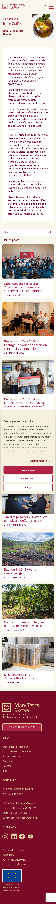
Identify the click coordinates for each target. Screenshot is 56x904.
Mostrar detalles (38, 460)
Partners (7, 761)
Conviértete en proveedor (17, 751)
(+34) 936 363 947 (12, 794)
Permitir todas (28, 470)
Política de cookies (12, 850)
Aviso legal (8, 855)
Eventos (6, 766)
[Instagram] (5, 839)
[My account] (44, 7)
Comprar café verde (22, 727)
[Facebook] (22, 839)
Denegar (28, 487)
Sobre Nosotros (11, 756)
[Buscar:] (26, 232)
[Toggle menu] (51, 7)
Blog (4, 771)
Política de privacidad (14, 860)
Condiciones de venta (14, 864)
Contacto (9, 780)
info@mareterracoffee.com (17, 789)
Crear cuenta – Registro (15, 747)
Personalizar (26, 478)
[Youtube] (30, 839)
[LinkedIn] (14, 839)
